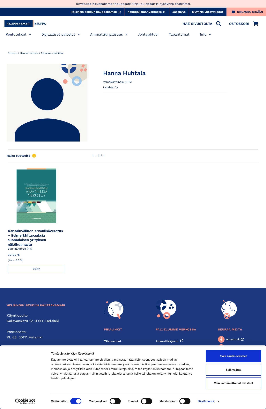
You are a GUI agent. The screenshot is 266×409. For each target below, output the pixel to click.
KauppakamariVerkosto (148, 12)
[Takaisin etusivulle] (25, 23)
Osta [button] (37, 268)
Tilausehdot (112, 341)
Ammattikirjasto (169, 341)
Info (203, 34)
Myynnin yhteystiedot (207, 12)
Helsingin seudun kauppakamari (97, 12)
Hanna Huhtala (29, 53)
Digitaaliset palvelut (58, 34)
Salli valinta (233, 369)
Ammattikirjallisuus (106, 34)
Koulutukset (16, 34)
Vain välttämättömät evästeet (233, 383)
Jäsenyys (179, 12)
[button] (202, 23)
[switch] (115, 401)
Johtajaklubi (148, 34)
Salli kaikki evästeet (233, 356)
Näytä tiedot (206, 401)
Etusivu (12, 53)
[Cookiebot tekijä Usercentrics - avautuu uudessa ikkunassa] (25, 401)
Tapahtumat (179, 34)
